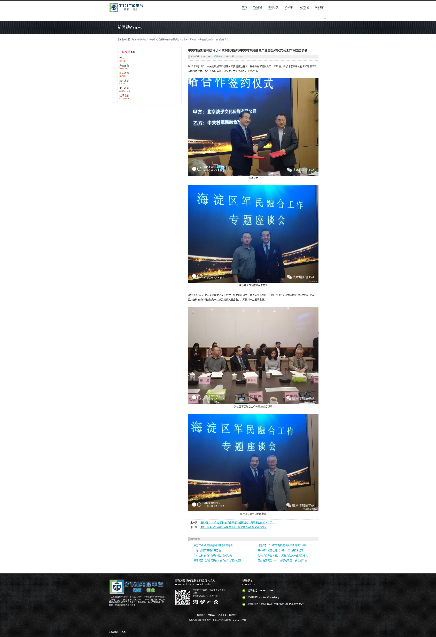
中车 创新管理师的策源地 (207, 550)
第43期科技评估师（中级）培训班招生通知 (280, 550)
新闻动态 (142, 39)
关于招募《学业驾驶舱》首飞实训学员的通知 (218, 560)
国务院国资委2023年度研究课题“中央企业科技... (283, 560)
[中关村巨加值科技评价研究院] (126, 12)
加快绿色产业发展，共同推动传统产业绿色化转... (284, 555)
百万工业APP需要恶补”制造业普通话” (213, 545)
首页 (134, 39)
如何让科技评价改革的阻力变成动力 (213, 555)
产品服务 (222, 615)
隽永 (124, 632)
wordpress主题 (239, 620)
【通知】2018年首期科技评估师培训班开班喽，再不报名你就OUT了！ (237, 522)
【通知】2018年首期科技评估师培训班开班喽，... (284, 545)
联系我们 (201, 615)
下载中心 (212, 615)
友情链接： (114, 632)
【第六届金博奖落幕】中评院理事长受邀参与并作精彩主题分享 (233, 527)
